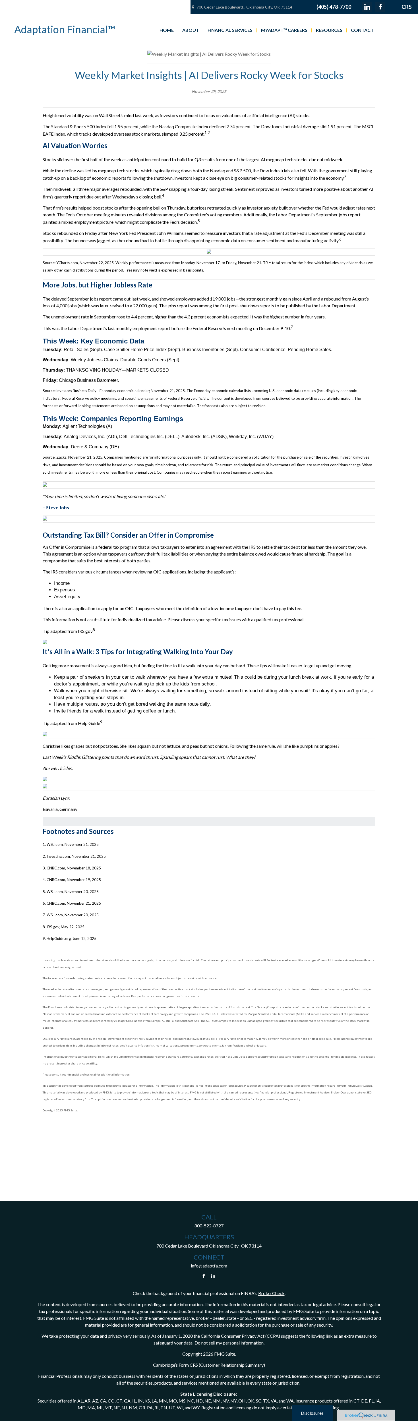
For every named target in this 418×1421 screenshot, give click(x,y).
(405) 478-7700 (333, 7)
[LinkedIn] (367, 7)
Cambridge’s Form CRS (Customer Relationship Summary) (209, 1365)
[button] (166, 30)
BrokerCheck (271, 1293)
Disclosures (312, 1413)
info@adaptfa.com (209, 1265)
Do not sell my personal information (229, 1342)
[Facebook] (380, 7)
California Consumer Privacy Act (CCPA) (240, 1336)
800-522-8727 (209, 1225)
